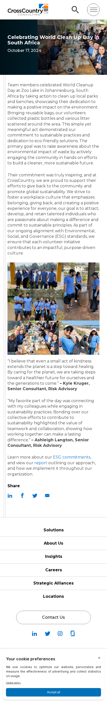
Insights (53, 556)
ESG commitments (71, 457)
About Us (53, 543)
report (40, 463)
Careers (53, 570)
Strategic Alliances (53, 583)
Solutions (54, 530)
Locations (53, 596)
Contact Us (53, 617)
